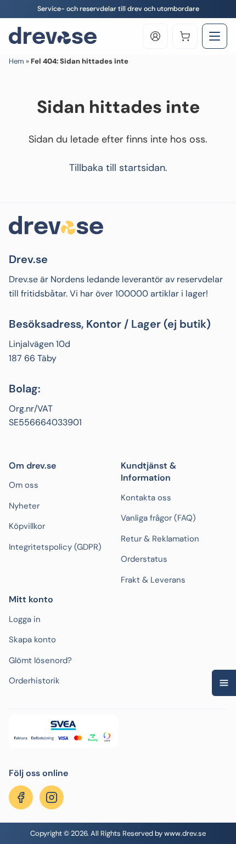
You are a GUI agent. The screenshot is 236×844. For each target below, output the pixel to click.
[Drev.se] (53, 36)
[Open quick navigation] (224, 683)
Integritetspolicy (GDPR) (55, 546)
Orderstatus (144, 559)
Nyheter (24, 505)
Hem (16, 61)
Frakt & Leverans (153, 579)
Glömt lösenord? (40, 660)
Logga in (25, 619)
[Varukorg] (184, 36)
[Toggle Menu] (214, 36)
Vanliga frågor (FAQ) (158, 517)
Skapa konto (32, 639)
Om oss (23, 485)
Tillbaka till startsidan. (118, 167)
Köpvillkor (27, 526)
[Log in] (155, 36)
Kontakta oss (146, 497)
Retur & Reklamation (160, 538)
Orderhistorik (34, 680)
